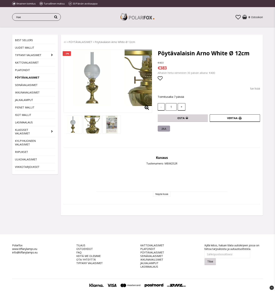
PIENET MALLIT (24, 107)
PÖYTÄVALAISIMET (27, 77)
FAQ (79, 252)
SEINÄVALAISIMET (26, 85)
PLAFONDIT (22, 70)
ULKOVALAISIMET (26, 159)
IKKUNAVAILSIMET (151, 259)
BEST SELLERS (24, 40)
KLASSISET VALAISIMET (22, 131)
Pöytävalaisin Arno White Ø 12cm (115, 42)
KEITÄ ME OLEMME (88, 256)
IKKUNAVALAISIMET (27, 92)
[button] (238, 17)
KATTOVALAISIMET (27, 62)
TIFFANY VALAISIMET (28, 55)
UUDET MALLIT (24, 47)
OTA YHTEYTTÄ (86, 259)
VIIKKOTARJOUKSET (27, 167)
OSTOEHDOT (84, 249)
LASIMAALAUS (24, 122)
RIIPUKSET (21, 152)
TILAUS (80, 245)
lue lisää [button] (255, 88)
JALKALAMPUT (24, 100)
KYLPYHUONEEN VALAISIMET (25, 142)
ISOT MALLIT (23, 115)
